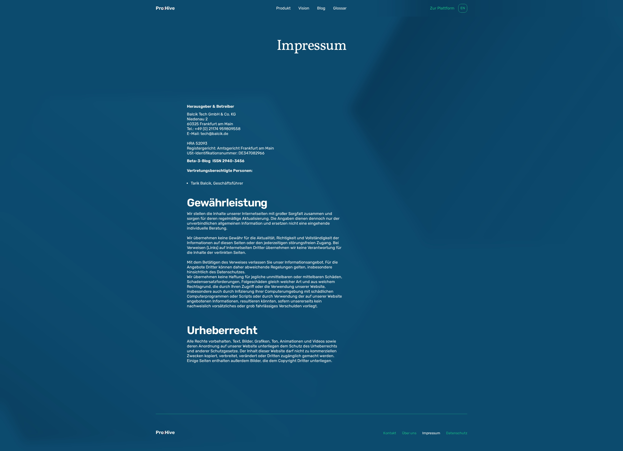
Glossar (340, 8)
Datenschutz (456, 433)
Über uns (409, 433)
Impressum (431, 433)
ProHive (165, 8)
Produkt (283, 8)
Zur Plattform (442, 8)
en (462, 8)
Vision (303, 8)
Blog (321, 8)
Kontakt (389, 433)
